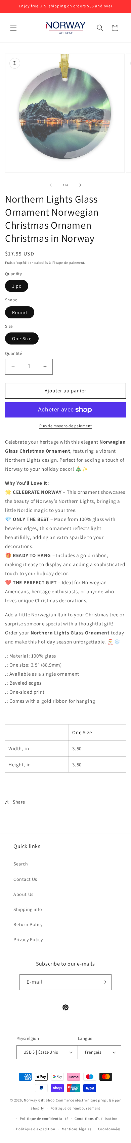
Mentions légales (77, 1129)
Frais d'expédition (19, 262)
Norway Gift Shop (39, 1100)
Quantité (13, 353)
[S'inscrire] (103, 982)
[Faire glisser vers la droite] (80, 185)
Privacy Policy (28, 939)
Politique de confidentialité (44, 1118)
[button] (13, 27)
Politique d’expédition (35, 1129)
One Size (22, 338)
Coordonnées (109, 1129)
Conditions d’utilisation (96, 1118)
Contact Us (25, 879)
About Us (23, 894)
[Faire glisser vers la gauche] (50, 185)
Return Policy (28, 924)
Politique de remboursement (75, 1108)
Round (19, 312)
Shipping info (27, 909)
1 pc (16, 286)
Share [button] (19, 802)
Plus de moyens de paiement (65, 425)
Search (20, 864)
